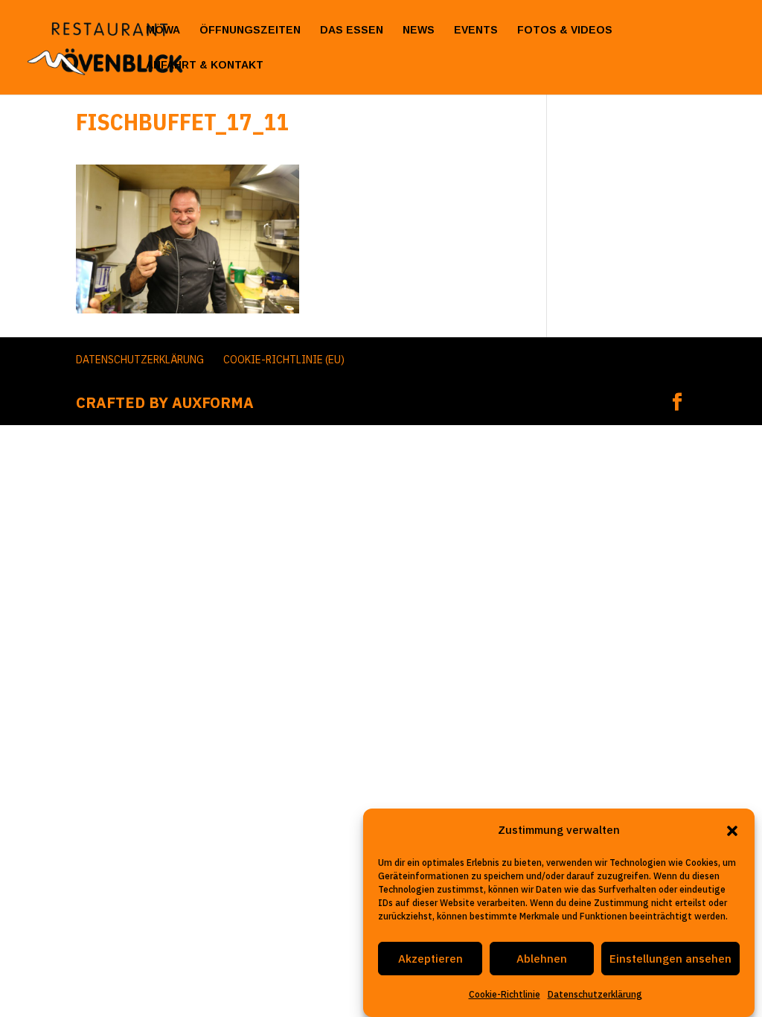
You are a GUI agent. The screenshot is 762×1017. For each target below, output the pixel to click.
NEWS (419, 30)
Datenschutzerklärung (595, 994)
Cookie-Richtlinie (504, 994)
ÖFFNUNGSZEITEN (250, 30)
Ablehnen (541, 958)
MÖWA (163, 30)
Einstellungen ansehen (670, 958)
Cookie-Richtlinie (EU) (284, 359)
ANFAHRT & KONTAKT (204, 65)
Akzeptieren (430, 958)
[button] (732, 830)
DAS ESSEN (351, 30)
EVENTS (476, 30)
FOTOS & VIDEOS (564, 30)
